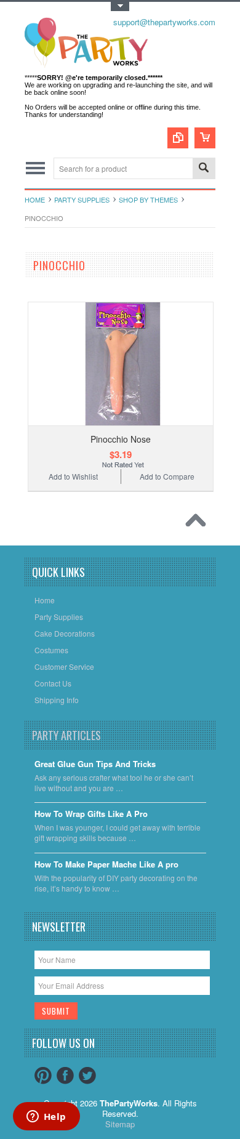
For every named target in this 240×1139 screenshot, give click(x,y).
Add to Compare (167, 476)
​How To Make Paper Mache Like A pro (106, 864)
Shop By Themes (148, 199)
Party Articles (66, 735)
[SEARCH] (204, 169)
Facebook (65, 1075)
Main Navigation (35, 168)
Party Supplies (82, 199)
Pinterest (43, 1075)
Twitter (87, 1075)
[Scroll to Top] (198, 523)
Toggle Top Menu (120, 6)
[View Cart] (204, 137)
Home (35, 199)
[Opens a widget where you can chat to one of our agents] (46, 1117)
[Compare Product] (177, 137)
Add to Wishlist (73, 476)
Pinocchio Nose (120, 439)
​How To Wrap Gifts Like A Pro (91, 814)
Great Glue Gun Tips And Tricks (95, 764)
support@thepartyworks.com (164, 22)
